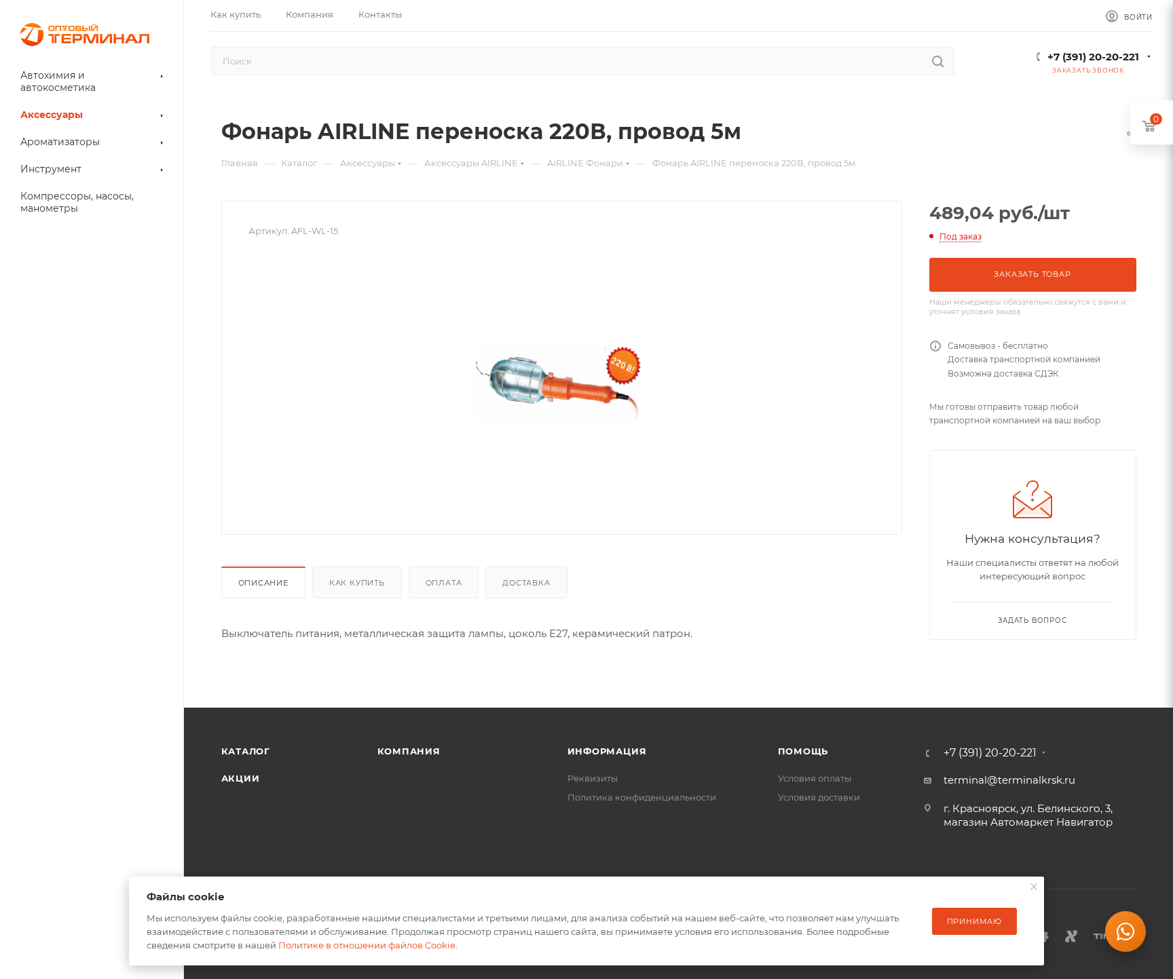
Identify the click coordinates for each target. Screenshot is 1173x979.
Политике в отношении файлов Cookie (366, 945)
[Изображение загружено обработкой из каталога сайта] (561, 375)
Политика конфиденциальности (641, 797)
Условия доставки (819, 797)
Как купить (357, 583)
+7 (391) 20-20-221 (1093, 56)
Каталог (246, 751)
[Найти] (937, 61)
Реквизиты (592, 778)
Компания (409, 751)
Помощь (803, 751)
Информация (607, 751)
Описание (263, 583)
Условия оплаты (814, 778)
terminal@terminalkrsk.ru (1009, 779)
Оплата (444, 583)
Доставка (526, 583)
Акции (240, 778)
